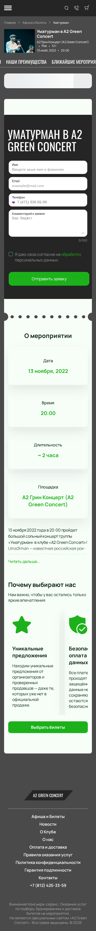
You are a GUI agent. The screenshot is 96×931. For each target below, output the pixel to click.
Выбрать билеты (48, 727)
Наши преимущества (26, 62)
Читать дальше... (24, 561)
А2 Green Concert (48, 795)
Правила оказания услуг (48, 855)
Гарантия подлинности (48, 870)
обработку (71, 254)
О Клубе (48, 832)
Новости (48, 824)
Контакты (48, 877)
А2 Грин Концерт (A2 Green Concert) (63, 42)
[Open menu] (8, 8)
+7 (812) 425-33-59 (48, 885)
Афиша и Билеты (48, 816)
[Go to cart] (87, 8)
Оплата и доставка (48, 847)
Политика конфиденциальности (48, 862)
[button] (14, 202)
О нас (48, 839)
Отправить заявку (49, 279)
